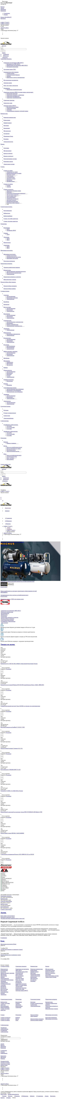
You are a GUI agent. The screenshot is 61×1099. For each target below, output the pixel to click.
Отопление (18, 1015)
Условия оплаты (5, 1061)
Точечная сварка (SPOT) (22, 990)
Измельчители (4, 969)
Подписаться (4, 1039)
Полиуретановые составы (52, 975)
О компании (7, 13)
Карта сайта (4, 1094)
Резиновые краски (50, 970)
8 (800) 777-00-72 (5, 22)
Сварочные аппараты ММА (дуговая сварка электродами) (21, 985)
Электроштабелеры (35, 1006)
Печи (17, 1020)
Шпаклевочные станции (51, 1008)
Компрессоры (4, 898)
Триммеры (3, 981)
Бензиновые (33, 977)
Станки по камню (5, 1020)
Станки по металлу (5, 1017)
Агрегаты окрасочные (6, 901)
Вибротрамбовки (5, 1007)
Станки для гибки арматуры (5, 1004)
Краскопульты (49, 1002)
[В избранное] (2, 671)
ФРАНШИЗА (4, 592)
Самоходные (33, 1004)
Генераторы (18, 999)
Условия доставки (5, 1062)
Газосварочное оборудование (19, 973)
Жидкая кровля (49, 969)
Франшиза (3, 1046)
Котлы (17, 1019)
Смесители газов (20, 989)
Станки (2, 1015)
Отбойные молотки (5, 983)
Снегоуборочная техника (7, 979)
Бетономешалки (5, 906)
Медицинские (34, 978)
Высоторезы (4, 990)
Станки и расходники (6, 909)
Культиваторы (4, 970)
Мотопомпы (4, 975)
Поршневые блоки (35, 974)
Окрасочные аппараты (51, 999)
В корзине (8, 669)
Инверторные (19, 1006)
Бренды (2, 1045)
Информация (4, 1053)
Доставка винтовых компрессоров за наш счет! (12, 918)
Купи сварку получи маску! (8, 915)
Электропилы (4, 982)
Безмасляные (33, 970)
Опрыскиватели (5, 978)
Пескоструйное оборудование (34, 1015)
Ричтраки (32, 1002)
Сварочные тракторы (21, 987)
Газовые (18, 1003)
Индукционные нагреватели (20, 976)
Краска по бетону (49, 971)
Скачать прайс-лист (6, 464)
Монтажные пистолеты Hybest (8, 944)
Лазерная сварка (20, 978)
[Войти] (1, 496)
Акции (2, 1043)
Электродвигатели (35, 975)
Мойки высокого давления (7, 973)
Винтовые (33, 973)
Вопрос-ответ (4, 1065)
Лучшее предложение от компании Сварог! (12, 949)
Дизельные (18, 1004)
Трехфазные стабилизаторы (4, 1028)
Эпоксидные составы (50, 977)
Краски (47, 966)
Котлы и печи (4, 904)
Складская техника (35, 999)
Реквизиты (3, 1056)
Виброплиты (4, 1002)
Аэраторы (3, 985)
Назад (8, 527)
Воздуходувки (4, 989)
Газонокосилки (4, 992)
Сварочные (18, 1007)
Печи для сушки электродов (20, 980)
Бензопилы (3, 987)
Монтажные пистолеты (51, 1015)
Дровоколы (3, 994)
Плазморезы (19, 982)
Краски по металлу (50, 973)
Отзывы (6, 14)
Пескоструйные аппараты (37, 1019)
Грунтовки (48, 974)
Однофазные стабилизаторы (4, 1031)
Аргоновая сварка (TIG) (22, 971)
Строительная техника (6, 999)
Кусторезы (3, 971)
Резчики (3, 993)
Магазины (3, 1057)
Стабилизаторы (4, 1025)
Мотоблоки (3, 974)
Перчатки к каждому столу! (8, 917)
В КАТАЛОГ (4, 545)
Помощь (3, 1058)
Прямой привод (34, 971)
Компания (3, 1047)
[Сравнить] (2, 672)
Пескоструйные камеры (36, 1020)
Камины (18, 1017)
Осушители (33, 979)
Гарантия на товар (5, 1064)
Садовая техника (5, 966)
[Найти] (4, 51)
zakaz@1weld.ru (5, 27)
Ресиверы (32, 981)
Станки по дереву (5, 1019)
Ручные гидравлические (36, 1003)
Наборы (3, 977)
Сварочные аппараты (6, 896)
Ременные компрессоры (36, 969)
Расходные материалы (51, 1017)
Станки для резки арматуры (5, 1009)
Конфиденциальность (13, 1094)
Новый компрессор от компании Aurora (11, 955)
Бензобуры (3, 986)
